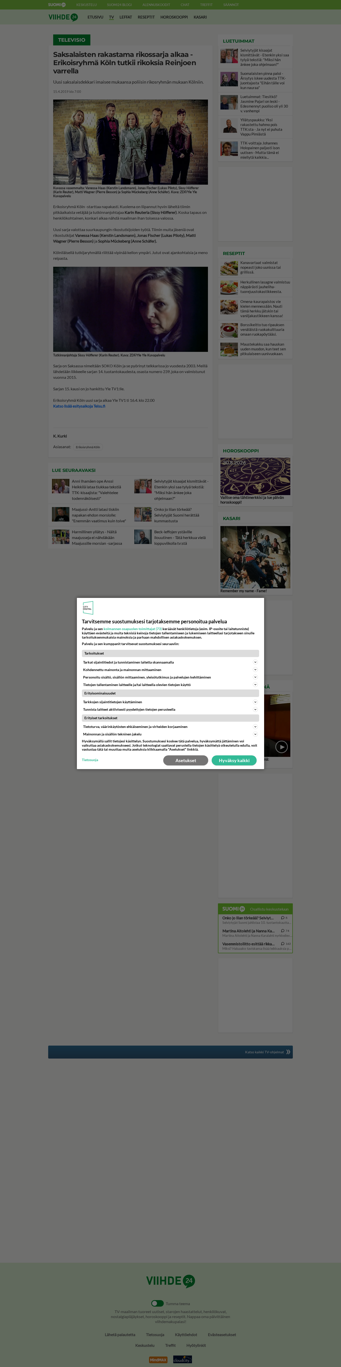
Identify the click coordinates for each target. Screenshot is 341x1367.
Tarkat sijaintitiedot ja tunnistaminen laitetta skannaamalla (128, 662)
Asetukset (185, 760)
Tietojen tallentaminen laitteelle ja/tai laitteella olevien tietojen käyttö (137, 685)
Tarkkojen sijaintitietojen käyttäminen (112, 702)
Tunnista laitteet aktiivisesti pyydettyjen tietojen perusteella (129, 709)
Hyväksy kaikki (234, 760)
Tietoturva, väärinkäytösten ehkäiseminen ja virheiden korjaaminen (135, 726)
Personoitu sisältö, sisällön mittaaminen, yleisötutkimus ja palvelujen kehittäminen (147, 677)
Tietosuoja (90, 760)
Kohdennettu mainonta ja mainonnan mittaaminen (122, 670)
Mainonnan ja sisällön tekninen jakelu (112, 734)
